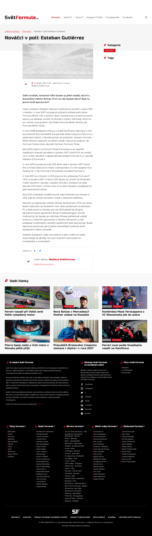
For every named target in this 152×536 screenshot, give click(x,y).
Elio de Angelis (127, 439)
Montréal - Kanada (72, 473)
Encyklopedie (112, 17)
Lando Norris (41, 439)
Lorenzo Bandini (128, 456)
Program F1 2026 (94, 17)
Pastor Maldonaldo (129, 449)
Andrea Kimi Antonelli (45, 431)
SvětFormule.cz (12, 31)
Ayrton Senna (98, 456)
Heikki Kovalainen (129, 454)
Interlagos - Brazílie (72, 451)
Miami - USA (69, 468)
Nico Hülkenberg (43, 466)
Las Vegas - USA (71, 458)
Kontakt (27, 517)
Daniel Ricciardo (128, 431)
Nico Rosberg (98, 444)
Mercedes (11, 431)
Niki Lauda (97, 441)
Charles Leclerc (42, 441)
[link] (146, 17)
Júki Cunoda (41, 479)
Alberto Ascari (98, 466)
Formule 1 (26, 31)
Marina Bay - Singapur (73, 463)
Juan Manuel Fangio (101, 449)
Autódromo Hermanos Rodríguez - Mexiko (73, 435)
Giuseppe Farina (99, 461)
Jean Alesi (126, 434)
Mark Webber (127, 444)
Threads (88, 397)
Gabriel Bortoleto (43, 464)
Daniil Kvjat (126, 451)
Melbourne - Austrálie (73, 466)
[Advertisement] (76, 5)
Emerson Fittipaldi (100, 446)
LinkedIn (88, 405)
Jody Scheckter (99, 474)
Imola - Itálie (70, 448)
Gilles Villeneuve (128, 441)
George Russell (42, 434)
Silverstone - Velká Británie (75, 483)
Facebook (89, 384)
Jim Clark (97, 471)
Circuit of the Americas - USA (76, 431)
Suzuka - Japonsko (72, 453)
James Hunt (98, 464)
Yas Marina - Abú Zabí (73, 488)
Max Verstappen (42, 444)
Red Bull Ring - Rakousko (74, 478)
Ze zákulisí (127, 17)
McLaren (11, 436)
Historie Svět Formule (130, 517)
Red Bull (11, 439)
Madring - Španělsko (73, 493)
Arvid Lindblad (42, 456)
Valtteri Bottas (41, 484)
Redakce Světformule (40, 86)
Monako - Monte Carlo (73, 471)
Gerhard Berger (128, 436)
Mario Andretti (98, 451)
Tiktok (87, 401)
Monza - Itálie (70, 476)
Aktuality (55, 17)
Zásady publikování (80, 517)
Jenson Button (99, 469)
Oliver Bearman (42, 461)
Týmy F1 (79, 17)
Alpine (10, 444)
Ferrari (10, 434)
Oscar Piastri (41, 446)
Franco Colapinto (43, 459)
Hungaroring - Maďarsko (74, 456)
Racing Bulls (13, 441)
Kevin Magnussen (129, 461)
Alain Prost (97, 454)
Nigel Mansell (98, 479)
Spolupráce (126, 373)
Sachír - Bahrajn (71, 438)
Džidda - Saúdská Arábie (74, 446)
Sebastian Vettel (99, 459)
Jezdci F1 (68, 17)
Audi (10, 449)
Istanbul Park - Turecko (74, 498)
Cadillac (11, 456)
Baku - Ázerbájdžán (72, 441)
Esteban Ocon (41, 474)
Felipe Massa (127, 446)
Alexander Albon (42, 471)
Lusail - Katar (70, 461)
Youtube (88, 409)
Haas (10, 446)
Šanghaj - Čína (70, 481)
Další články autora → (44, 264)
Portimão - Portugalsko (74, 496)
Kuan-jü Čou (127, 459)
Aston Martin (13, 454)
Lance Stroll (40, 481)
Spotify (87, 413)
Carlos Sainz (41, 469)
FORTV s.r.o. (41, 404)
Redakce (125, 368)
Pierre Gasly (40, 454)
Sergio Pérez (41, 486)
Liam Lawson (41, 451)
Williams (11, 451)
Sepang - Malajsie (72, 501)
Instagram (89, 388)
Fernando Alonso (43, 476)
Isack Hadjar (41, 449)
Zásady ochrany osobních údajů (50, 517)
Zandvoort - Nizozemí (73, 491)
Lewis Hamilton (42, 436)
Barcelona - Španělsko (73, 443)
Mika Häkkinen (99, 476)
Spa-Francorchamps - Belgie (76, 486)
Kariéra (112, 517)
